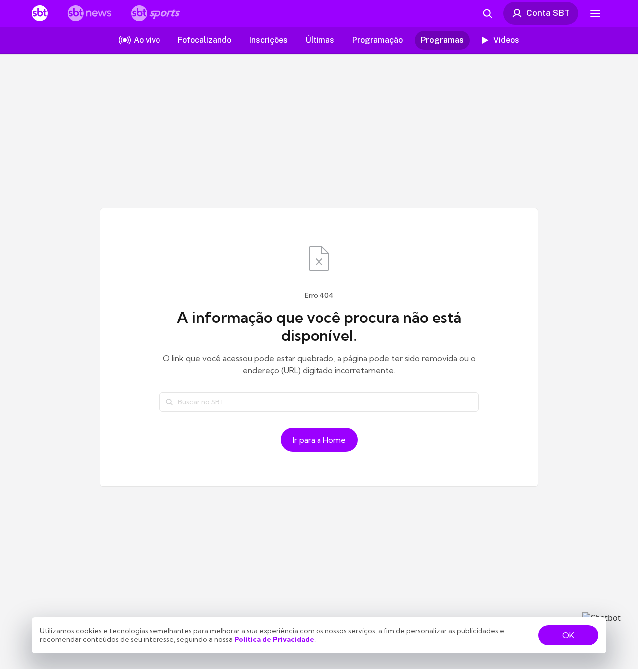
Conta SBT (548, 13)
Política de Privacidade (274, 639)
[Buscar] (169, 402)
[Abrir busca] (487, 13)
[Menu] (595, 13)
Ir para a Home (319, 440)
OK (568, 635)
